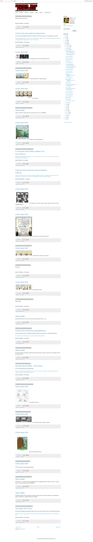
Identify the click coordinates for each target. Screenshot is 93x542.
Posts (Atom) (22, 529)
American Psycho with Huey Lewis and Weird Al (31, 170)
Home (16, 12)
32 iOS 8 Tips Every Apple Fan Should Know (30, 33)
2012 (66, 117)
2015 (66, 42)
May (66, 107)
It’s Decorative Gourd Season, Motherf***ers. (30, 151)
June (67, 105)
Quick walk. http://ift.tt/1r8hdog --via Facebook (70, 75)
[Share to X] (25, 26)
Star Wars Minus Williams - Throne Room (28, 366)
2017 (66, 38)
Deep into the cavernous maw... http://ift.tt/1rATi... (70, 52)
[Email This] (23, 26)
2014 (66, 43)
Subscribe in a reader (68, 122)
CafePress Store (47, 12)
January (67, 113)
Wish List (26, 12)
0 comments (19, 26)
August (67, 102)
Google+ (41, 12)
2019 (66, 35)
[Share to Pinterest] (28, 26)
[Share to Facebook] (27, 26)
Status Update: (20, 110)
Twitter (36, 12)
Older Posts (58, 527)
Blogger (54, 538)
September (68, 49)
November (68, 46)
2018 (66, 37)
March (67, 110)
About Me (21, 12)
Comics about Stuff (21, 52)
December (68, 45)
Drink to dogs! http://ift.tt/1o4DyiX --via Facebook (70, 80)
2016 (66, 40)
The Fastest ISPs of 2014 (23, 508)
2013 (66, 115)
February (67, 112)
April (67, 109)
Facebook (31, 12)
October (67, 48)
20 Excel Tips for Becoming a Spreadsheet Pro (30, 331)
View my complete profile (68, 25)
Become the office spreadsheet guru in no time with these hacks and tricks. (30, 335)
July (66, 104)
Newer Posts (18, 527)
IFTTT (23, 28)
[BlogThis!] (24, 26)
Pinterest (22, 63)
